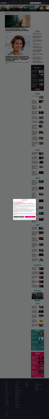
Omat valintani (19, 216)
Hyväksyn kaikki (30, 216)
